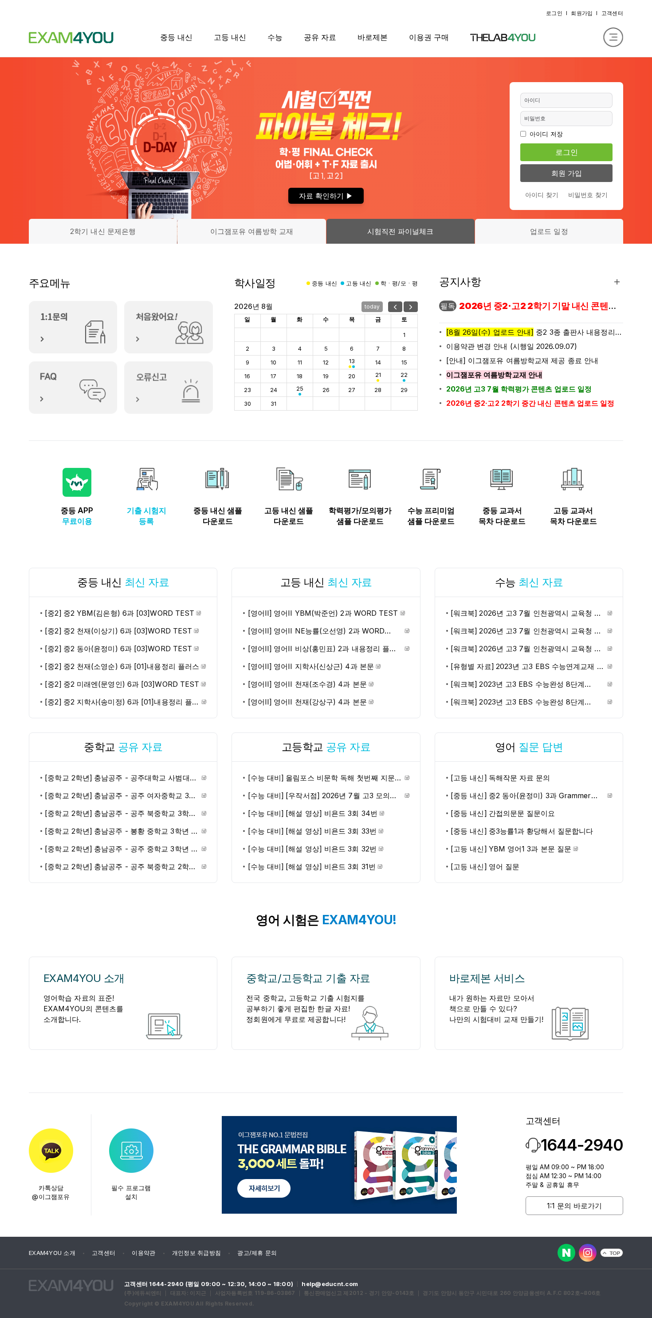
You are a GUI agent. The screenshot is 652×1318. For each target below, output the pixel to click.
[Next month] (411, 307)
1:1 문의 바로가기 (574, 1205)
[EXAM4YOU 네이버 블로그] (566, 1253)
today (372, 306)
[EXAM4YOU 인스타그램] (588, 1253)
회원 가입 (566, 173)
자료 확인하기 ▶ (326, 195)
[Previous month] (395, 307)
